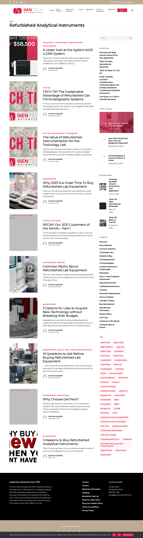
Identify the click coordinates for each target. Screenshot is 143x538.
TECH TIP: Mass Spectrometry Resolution (105, 64)
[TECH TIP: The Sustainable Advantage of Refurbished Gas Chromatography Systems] (23, 101)
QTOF (115, 413)
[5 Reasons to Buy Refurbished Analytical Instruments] (23, 447)
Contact (85, 486)
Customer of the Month (52, 221)
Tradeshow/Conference (109, 286)
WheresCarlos (120, 450)
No (119, 535)
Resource (60, 350)
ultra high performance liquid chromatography (111, 445)
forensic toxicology (108, 386)
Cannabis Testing (106, 301)
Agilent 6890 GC (106, 347)
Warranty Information (91, 489)
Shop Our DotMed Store (92, 503)
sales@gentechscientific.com (120, 495)
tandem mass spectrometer (111, 430)
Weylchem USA (106, 450)
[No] (140, 535)
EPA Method (123, 378)
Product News (48, 42)
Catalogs (86, 493)
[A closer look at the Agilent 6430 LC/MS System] (23, 56)
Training (103, 290)
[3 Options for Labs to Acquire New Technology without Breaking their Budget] (23, 318)
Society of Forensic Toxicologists (113, 422)
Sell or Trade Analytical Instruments (78, 350)
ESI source (104, 382)
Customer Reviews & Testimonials (108, 268)
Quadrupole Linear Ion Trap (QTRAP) (114, 417)
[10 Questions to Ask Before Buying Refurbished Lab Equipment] (23, 363)
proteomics (104, 413)
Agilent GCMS (105, 351)
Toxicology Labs (71, 133)
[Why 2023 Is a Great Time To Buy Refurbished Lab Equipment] (23, 190)
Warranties (61, 262)
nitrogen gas (105, 408)
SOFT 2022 (104, 426)
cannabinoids (105, 360)
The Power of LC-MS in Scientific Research (109, 98)
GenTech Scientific (55, 68)
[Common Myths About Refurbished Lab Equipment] (23, 274)
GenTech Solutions (107, 249)
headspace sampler (108, 391)
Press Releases (105, 245)
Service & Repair (63, 395)
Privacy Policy (88, 511)
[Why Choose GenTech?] (23, 407)
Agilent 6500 (118, 342)
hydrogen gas (105, 395)
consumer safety (116, 373)
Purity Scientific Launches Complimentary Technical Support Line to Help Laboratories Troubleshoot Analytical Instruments (109, 85)
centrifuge (119, 369)
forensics (115, 382)
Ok (114, 535)
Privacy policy (127, 535)
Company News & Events (107, 326)
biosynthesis (118, 356)
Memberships (105, 400)
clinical (103, 373)
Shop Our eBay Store (91, 500)
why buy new (105, 455)
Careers (85, 482)
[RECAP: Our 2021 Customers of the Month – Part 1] (23, 232)
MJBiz (116, 400)
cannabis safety (120, 360)
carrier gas (117, 364)
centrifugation (106, 369)
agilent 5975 (105, 342)
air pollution (119, 351)
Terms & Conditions (90, 507)
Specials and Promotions (104, 309)
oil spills (117, 408)
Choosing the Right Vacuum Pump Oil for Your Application (108, 55)
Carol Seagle (105, 364)
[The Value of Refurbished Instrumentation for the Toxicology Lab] (23, 147)
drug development (107, 378)
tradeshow (127, 439)
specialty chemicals (120, 426)
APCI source (105, 356)
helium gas (123, 391)
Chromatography (61, 42)
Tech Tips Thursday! (108, 435)
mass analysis (120, 395)
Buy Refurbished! (49, 46)
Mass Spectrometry (75, 42)
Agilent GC (120, 347)
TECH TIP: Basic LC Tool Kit (109, 72)
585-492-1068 (114, 492)
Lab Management (107, 260)
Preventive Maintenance (109, 293)
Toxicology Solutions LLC (109, 439)
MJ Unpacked (105, 404)
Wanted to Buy (105, 256)
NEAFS (116, 404)
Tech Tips (46, 88)
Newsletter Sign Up (90, 496)
